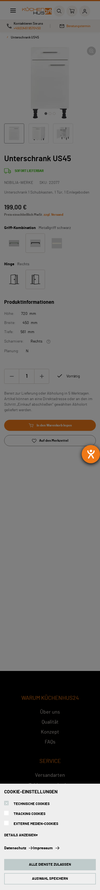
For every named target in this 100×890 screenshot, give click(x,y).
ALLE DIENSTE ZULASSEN (50, 864)
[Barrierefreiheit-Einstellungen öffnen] (91, 454)
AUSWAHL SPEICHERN (50, 879)
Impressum (43, 848)
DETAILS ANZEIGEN (20, 835)
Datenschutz (15, 848)
